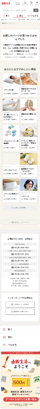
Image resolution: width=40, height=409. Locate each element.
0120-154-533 (22, 267)
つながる (34, 16)
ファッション (13, 19)
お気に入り (4, 19)
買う (8, 16)
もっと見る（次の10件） (19, 207)
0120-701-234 (22, 254)
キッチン (33, 19)
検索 (36, 10)
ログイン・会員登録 (18, 3)
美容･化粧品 (21, 19)
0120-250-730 (22, 274)
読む (21, 16)
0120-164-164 (22, 247)
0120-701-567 (22, 261)
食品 (28, 19)
